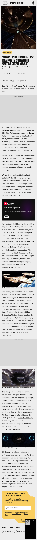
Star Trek (21, 532)
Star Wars (7, 532)
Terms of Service (16, 514)
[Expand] (27, 521)
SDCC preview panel (10, 130)
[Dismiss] (33, 521)
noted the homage (25, 418)
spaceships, (7, 458)
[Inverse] (17, 3)
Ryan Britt (9, 73)
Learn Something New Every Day (15, 494)
